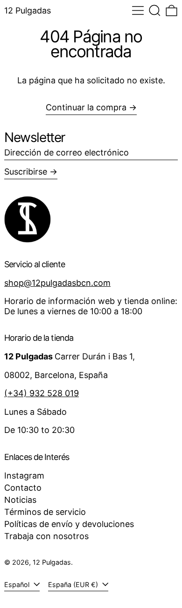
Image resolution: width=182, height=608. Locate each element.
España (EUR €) (74, 584)
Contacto (23, 488)
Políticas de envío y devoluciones (69, 524)
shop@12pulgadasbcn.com (57, 283)
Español (17, 584)
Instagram (24, 475)
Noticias (20, 500)
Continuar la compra (86, 107)
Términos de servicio (45, 512)
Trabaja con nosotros (46, 536)
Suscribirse (25, 171)
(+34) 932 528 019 (41, 393)
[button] (154, 10)
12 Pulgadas (27, 10)
